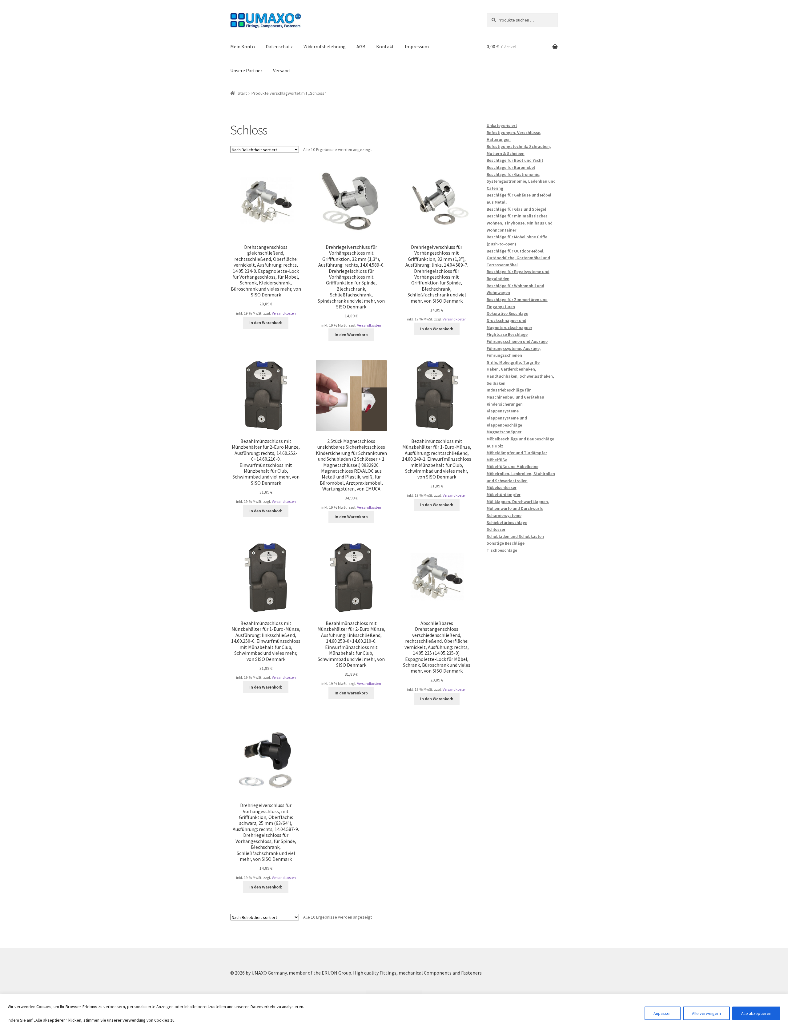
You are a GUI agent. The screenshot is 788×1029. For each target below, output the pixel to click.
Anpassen (662, 1013)
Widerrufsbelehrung (325, 46)
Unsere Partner (246, 70)
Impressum (417, 46)
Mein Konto (242, 46)
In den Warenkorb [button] (266, 322)
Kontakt (385, 46)
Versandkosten (284, 313)
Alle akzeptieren (756, 1013)
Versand (281, 70)
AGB (360, 46)
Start (242, 93)
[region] (394, 1011)
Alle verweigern (706, 1013)
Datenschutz (279, 46)
